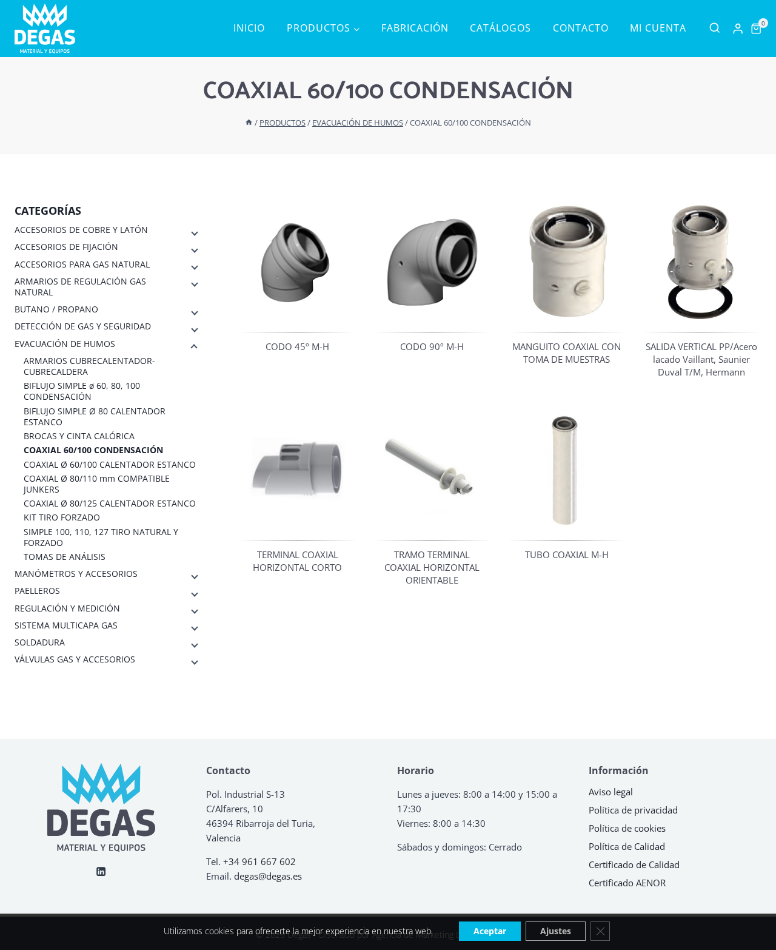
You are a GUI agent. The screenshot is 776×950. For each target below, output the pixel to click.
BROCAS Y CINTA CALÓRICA (79, 436)
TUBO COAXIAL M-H (567, 554)
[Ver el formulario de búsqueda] (714, 28)
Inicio (249, 28)
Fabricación (415, 28)
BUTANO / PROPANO (56, 309)
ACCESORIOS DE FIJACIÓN (66, 246)
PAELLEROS (37, 590)
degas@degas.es (268, 876)
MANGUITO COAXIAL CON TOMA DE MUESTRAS (566, 352)
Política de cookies (627, 828)
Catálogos (500, 28)
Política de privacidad (633, 810)
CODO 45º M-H (297, 346)
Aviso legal (611, 792)
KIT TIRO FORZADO (62, 517)
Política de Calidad (627, 846)
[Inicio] (249, 122)
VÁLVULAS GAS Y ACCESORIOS (75, 659)
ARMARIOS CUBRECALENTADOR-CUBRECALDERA (89, 366)
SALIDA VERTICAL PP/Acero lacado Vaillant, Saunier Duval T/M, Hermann (701, 359)
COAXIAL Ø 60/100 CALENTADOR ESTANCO (110, 464)
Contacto (581, 28)
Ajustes (555, 931)
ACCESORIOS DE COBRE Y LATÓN (81, 229)
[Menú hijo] (193, 232)
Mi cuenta (658, 28)
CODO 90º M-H (432, 346)
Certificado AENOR (627, 883)
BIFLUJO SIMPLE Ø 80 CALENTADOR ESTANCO (95, 416)
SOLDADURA (40, 642)
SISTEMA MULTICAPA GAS (66, 624)
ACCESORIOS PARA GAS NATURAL (82, 263)
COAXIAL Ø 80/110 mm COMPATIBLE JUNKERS (97, 483)
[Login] (738, 28)
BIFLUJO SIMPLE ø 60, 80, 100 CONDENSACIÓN (82, 391)
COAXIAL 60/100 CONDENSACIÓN (93, 450)
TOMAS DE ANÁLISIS (64, 556)
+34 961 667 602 (259, 861)
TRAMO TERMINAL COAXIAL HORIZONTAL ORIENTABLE (432, 567)
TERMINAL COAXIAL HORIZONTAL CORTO (297, 560)
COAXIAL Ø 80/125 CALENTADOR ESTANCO (110, 503)
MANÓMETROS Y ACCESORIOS (76, 573)
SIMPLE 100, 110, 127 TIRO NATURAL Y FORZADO (101, 537)
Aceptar (489, 931)
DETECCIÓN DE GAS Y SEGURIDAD (83, 326)
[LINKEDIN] (101, 871)
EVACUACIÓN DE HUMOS (65, 343)
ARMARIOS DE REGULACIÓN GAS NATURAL (80, 287)
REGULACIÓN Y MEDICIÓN (67, 607)
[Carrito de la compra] (756, 28)
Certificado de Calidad (634, 864)
